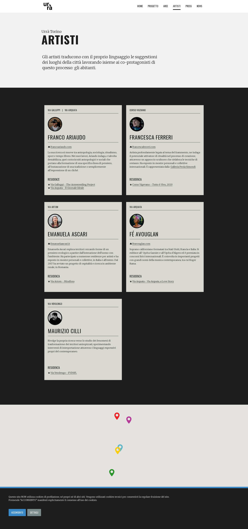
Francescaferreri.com (144, 146)
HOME (140, 6)
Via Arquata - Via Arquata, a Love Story (153, 281)
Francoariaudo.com (61, 146)
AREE (165, 6)
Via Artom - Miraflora (62, 281)
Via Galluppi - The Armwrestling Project (73, 184)
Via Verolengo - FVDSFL (64, 372)
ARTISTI (177, 6)
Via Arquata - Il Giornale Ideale (67, 187)
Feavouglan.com (141, 243)
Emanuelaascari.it (60, 243)
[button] (117, 416)
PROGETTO (153, 6)
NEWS (199, 6)
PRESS (189, 6)
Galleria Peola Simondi (183, 166)
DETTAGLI (34, 512)
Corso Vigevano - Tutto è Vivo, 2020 (152, 184)
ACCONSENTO (17, 512)
